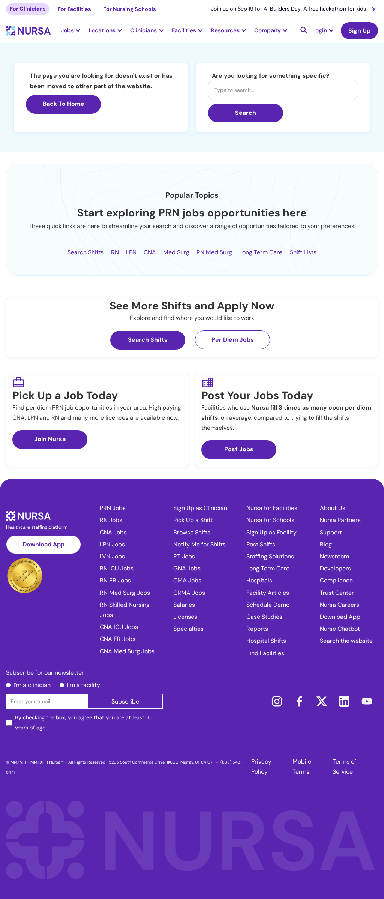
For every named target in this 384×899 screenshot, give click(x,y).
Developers (335, 568)
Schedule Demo (268, 605)
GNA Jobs (187, 568)
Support (331, 532)
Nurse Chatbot (340, 629)
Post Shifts (260, 544)
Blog (326, 544)
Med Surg (176, 252)
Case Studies (264, 617)
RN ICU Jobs (117, 568)
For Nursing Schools (129, 9)
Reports (257, 629)
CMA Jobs (187, 580)
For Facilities (74, 9)
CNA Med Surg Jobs (127, 651)
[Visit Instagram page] (277, 701)
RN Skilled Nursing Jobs (125, 610)
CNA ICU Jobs (119, 627)
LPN (131, 252)
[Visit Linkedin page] (344, 701)
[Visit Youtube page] (367, 701)
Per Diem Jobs (233, 340)
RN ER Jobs (115, 580)
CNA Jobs (113, 532)
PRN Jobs (113, 508)
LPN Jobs (112, 544)
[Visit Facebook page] (299, 701)
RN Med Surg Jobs (125, 593)
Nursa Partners (340, 520)
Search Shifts (86, 252)
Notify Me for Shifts (199, 544)
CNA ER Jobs (117, 639)
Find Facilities (265, 653)
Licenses (185, 617)
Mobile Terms (301, 767)
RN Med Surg (214, 252)
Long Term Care (260, 252)
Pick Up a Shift (193, 520)
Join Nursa (50, 439)
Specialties (188, 629)
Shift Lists (303, 252)
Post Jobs (239, 449)
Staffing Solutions (270, 556)
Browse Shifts (191, 532)
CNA (150, 252)
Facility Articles (267, 593)
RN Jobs (111, 520)
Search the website (346, 641)
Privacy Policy (261, 767)
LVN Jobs (112, 556)
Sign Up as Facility (271, 532)
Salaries (184, 605)
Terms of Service (344, 767)
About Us (332, 508)
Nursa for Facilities (271, 508)
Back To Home (63, 104)
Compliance (336, 580)
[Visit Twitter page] (321, 701)
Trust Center (337, 593)
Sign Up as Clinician (200, 508)
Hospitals (259, 580)
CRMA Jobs (189, 593)
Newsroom (334, 556)
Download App (43, 544)
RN (115, 252)
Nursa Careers (339, 605)
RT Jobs (184, 556)
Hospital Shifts (266, 641)
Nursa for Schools (270, 520)
